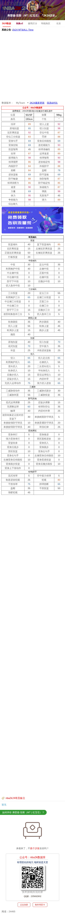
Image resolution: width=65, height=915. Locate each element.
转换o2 (19, 23)
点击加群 (24, 905)
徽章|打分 (32, 23)
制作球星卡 (40, 905)
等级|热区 (45, 23)
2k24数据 (6, 23)
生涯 (58, 23)
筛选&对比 (52, 102)
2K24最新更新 (37, 102)
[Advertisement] (32, 66)
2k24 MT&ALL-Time (23, 29)
